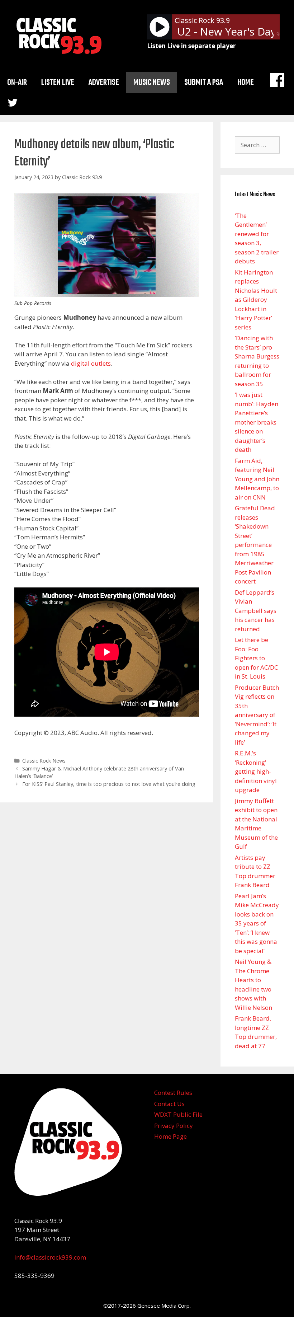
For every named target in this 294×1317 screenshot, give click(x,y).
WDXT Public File (178, 1114)
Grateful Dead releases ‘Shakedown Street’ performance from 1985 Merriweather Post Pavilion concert (255, 544)
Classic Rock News (44, 760)
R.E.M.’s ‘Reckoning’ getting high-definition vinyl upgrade (256, 771)
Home (245, 82)
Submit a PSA (203, 82)
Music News (151, 82)
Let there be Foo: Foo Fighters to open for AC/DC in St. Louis (256, 658)
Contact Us (169, 1104)
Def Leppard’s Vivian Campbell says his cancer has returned (255, 610)
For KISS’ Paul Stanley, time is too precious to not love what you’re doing (108, 784)
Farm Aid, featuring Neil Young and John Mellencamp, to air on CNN (257, 478)
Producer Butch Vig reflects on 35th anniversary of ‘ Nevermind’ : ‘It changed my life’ (257, 714)
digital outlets (91, 363)
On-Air (17, 82)
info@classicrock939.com (50, 1257)
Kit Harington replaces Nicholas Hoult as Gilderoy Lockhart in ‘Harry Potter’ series (256, 299)
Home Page (170, 1136)
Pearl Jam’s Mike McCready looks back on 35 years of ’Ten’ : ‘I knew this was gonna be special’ (257, 923)
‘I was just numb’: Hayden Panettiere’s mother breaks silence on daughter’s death (256, 422)
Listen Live (57, 82)
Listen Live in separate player (191, 46)
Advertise (104, 82)
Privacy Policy (173, 1125)
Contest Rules (173, 1092)
